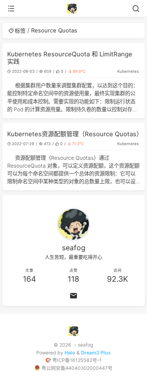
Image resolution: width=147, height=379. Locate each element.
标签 (20, 30)
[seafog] (73, 8)
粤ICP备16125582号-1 (77, 360)
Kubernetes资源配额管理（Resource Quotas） (75, 134)
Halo (70, 352)
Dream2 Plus (96, 352)
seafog (85, 345)
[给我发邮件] (73, 295)
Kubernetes (128, 71)
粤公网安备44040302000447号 (76, 368)
